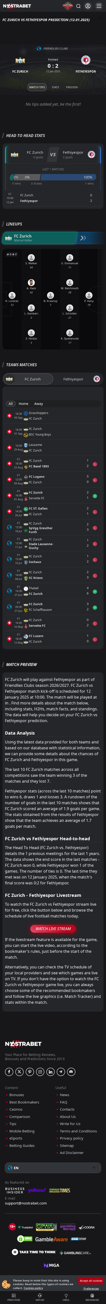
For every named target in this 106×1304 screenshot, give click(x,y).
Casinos (15, 1109)
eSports (15, 1138)
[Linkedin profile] (50, 1072)
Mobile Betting (22, 1131)
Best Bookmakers (24, 1102)
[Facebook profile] (9, 1072)
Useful (66, 1300)
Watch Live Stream (53, 928)
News (64, 1094)
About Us (68, 1116)
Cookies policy (33, 1288)
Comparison (19, 1116)
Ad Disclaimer (72, 1152)
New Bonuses (92, 1300)
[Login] (88, 6)
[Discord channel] (71, 1072)
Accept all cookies (91, 1280)
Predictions (13, 1300)
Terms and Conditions (78, 1131)
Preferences (91, 1288)
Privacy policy (71, 1138)
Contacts (67, 1109)
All (11, 403)
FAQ (63, 1102)
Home (23, 403)
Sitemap (67, 1145)
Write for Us (70, 1123)
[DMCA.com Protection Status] (25, 1239)
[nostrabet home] (23, 1044)
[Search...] (78, 5)
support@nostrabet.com (26, 1203)
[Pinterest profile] (30, 1072)
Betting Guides (22, 1145)
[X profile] (19, 1072)
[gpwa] (46, 1227)
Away (38, 403)
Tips (12, 1123)
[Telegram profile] (61, 1072)
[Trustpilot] (25, 1227)
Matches (40, 1300)
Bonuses (16, 1094)
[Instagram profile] (40, 1072)
